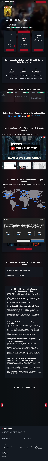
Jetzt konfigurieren (38, 49)
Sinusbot (20, 447)
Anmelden (12, 444)
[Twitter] (25, 438)
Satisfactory (4, 456)
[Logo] (9, 1)
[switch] (18, 234)
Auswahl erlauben (24, 240)
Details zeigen (40, 237)
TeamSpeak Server (22, 446)
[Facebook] (27, 438)
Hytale (3, 446)
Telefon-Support (30, 446)
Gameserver (21, 444)
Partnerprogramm (38, 448)
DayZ (3, 454)
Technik (36, 447)
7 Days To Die (5, 453)
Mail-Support (29, 444)
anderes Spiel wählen (10, 17)
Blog (36, 446)
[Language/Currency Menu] (34, 2)
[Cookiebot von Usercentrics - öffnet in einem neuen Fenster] (40, 219)
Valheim (3, 449)
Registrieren (12, 446)
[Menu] (3, 2)
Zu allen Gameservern (41, 1)
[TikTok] (31, 438)
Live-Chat (29, 447)
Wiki (27, 448)
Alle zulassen (37, 240)
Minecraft (4, 444)
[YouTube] (29, 438)
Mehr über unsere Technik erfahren (24, 248)
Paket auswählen (10, 49)
